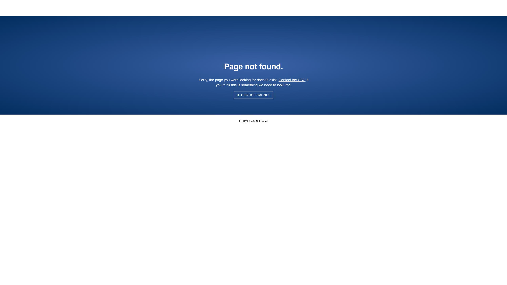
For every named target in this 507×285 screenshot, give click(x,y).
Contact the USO (292, 79)
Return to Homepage (253, 95)
